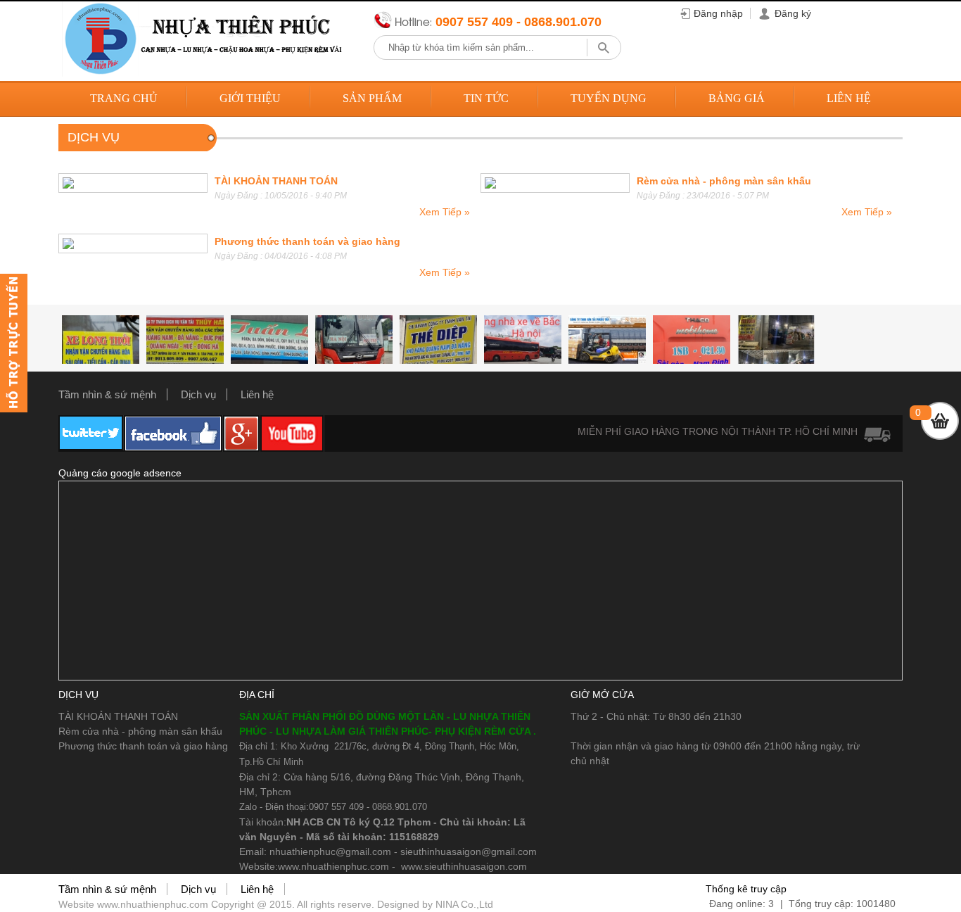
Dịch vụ (198, 394)
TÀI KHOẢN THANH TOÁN (276, 180)
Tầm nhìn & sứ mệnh (107, 394)
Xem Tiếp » (444, 211)
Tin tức (486, 98)
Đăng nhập (718, 13)
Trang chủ (124, 98)
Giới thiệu (250, 98)
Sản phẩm (372, 98)
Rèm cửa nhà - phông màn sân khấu (724, 180)
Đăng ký (793, 13)
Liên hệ (849, 98)
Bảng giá (736, 98)
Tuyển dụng (609, 98)
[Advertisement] (480, 580)
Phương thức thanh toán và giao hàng (307, 241)
